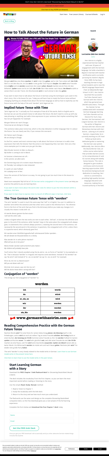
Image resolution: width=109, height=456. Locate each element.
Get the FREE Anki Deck (24, 428)
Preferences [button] (33, 450)
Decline (86, 449)
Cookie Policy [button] (58, 449)
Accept (100, 449)
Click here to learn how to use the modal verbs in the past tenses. (28, 358)
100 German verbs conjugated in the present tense (49, 181)
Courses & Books (91, 14)
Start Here (63, 14)
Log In (102, 14)
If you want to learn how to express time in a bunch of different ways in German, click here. (38, 194)
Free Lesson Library (76, 14)
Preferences (71, 449)
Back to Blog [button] (9, 21)
